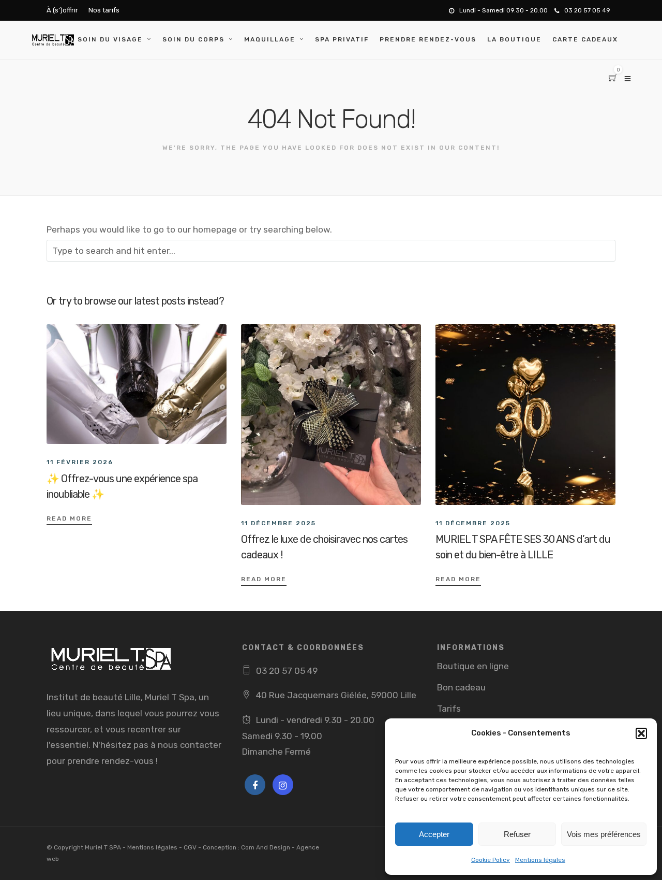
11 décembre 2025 (278, 523)
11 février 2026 (80, 462)
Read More (69, 518)
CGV (190, 847)
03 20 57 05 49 (587, 10)
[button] (641, 733)
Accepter (434, 834)
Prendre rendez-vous (428, 39)
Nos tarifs (103, 10)
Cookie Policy (490, 859)
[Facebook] (255, 784)
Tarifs (449, 708)
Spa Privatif (342, 39)
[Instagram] (283, 784)
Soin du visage (110, 39)
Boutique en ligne (473, 666)
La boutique (514, 39)
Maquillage (269, 39)
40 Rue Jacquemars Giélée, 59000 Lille (336, 695)
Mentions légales (540, 859)
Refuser (517, 834)
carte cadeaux (585, 39)
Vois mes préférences (604, 834)
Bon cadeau (461, 687)
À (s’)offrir (62, 10)
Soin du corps (193, 39)
